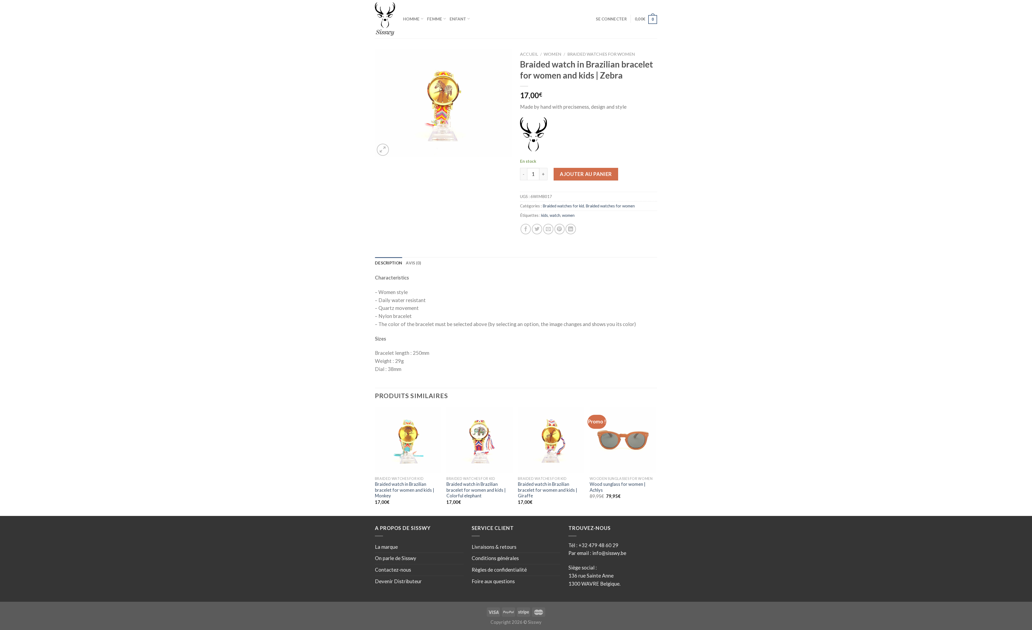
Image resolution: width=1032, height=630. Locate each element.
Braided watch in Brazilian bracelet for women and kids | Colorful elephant (476, 490)
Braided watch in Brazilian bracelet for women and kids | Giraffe (547, 490)
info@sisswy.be (608, 553)
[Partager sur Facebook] (526, 229)
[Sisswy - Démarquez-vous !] (385, 19)
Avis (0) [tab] (413, 262)
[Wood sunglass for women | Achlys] (623, 440)
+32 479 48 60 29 (598, 545)
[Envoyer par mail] (548, 229)
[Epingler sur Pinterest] (559, 229)
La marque (386, 547)
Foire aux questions (493, 581)
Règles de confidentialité (499, 570)
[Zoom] (383, 150)
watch (555, 215)
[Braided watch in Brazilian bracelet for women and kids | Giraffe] (551, 440)
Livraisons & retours (494, 547)
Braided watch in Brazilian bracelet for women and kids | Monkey (404, 490)
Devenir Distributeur (398, 581)
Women (552, 53)
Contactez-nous (393, 570)
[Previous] (375, 460)
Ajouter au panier (586, 174)
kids (544, 215)
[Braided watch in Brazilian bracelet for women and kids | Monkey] (408, 440)
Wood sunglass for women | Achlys (617, 487)
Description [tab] (388, 262)
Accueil (529, 53)
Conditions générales (495, 558)
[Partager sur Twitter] (537, 229)
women (568, 215)
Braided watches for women (601, 53)
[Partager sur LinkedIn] (570, 229)
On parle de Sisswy (395, 558)
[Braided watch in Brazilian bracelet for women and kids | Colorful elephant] (479, 440)
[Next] (655, 460)
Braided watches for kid (563, 205)
